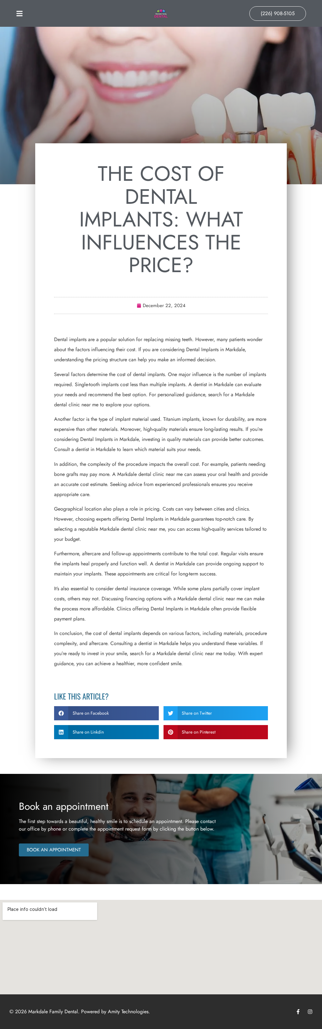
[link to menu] (52, 13)
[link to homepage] (161, 13)
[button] (106, 713)
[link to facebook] (298, 1011)
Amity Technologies (128, 1011)
